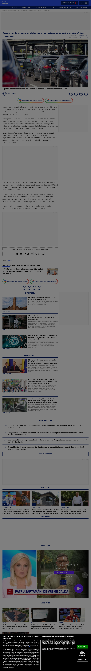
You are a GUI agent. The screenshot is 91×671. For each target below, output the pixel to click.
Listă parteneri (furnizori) (47, 651)
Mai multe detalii (32, 646)
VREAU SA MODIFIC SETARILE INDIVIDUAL (82, 653)
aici (13, 659)
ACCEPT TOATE (82, 646)
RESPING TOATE (82, 659)
